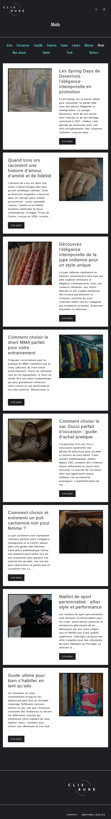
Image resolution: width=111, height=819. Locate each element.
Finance (52, 45)
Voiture (93, 52)
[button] (96, 9)
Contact (72, 815)
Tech (69, 52)
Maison (89, 45)
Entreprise (23, 45)
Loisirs (76, 45)
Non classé (19, 52)
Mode (101, 45)
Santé (46, 52)
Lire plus (67, 141)
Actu (9, 45)
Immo (64, 45)
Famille (38, 45)
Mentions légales (93, 815)
